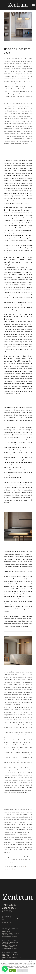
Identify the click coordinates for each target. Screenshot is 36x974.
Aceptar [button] (12, 971)
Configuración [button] (23, 971)
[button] (5, 969)
